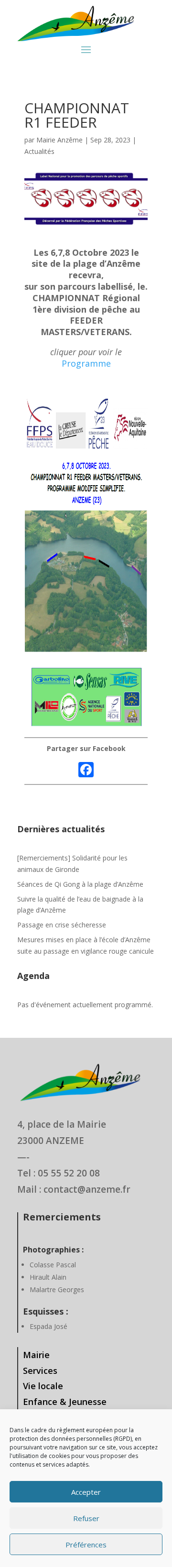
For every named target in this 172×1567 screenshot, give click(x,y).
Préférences (86, 1544)
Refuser (86, 1518)
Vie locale (43, 1386)
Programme (86, 363)
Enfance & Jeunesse (65, 1401)
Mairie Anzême (59, 139)
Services (40, 1370)
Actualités (39, 151)
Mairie (36, 1354)
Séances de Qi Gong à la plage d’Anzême (80, 884)
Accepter (86, 1492)
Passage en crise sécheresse (61, 924)
